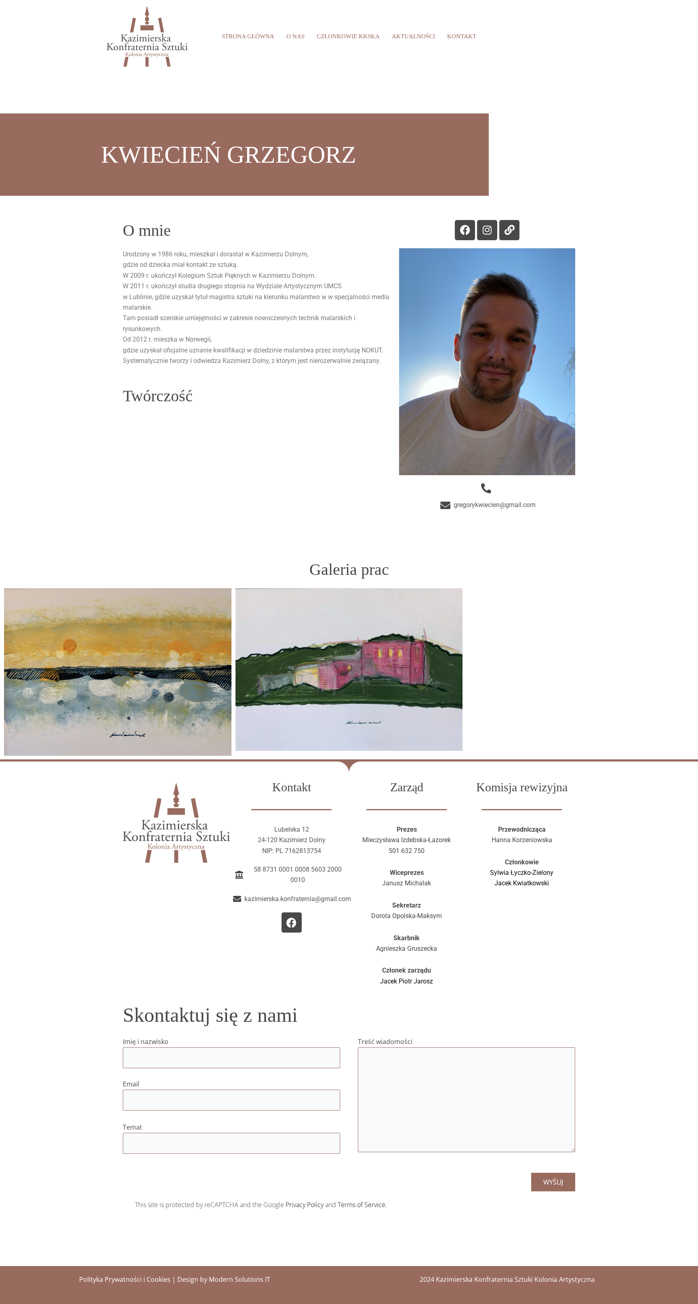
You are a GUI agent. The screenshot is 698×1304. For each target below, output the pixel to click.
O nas (295, 36)
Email (131, 1084)
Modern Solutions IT (239, 1279)
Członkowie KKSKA (348, 36)
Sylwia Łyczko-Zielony (521, 872)
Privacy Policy (305, 1204)
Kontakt (461, 36)
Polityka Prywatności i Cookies (124, 1279)
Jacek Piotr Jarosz (406, 981)
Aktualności (413, 36)
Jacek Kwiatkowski (521, 883)
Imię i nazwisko (145, 1041)
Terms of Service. (362, 1204)
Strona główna (248, 36)
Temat (132, 1127)
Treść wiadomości (385, 1041)
